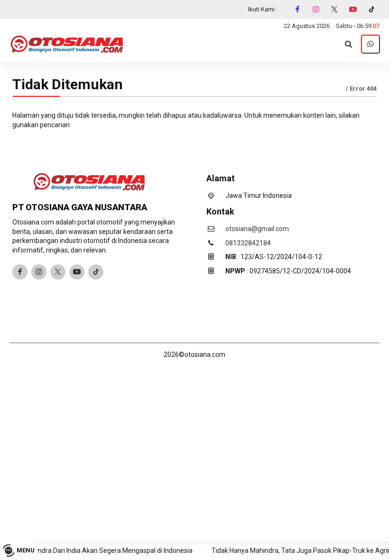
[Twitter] (334, 9)
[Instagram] (316, 9)
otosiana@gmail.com (257, 229)
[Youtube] (353, 9)
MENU (26, 550)
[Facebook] (297, 9)
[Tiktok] (371, 9)
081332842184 (248, 243)
